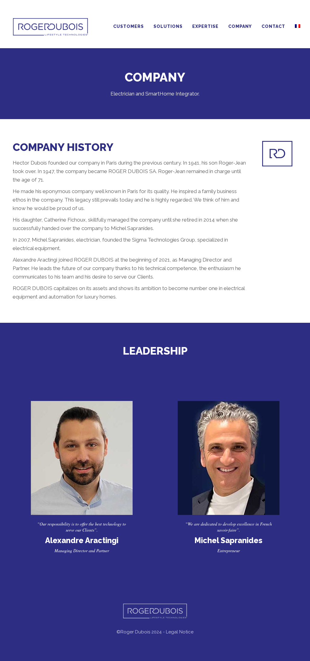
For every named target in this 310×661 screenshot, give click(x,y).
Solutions (168, 26)
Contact (273, 26)
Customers (128, 26)
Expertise (205, 26)
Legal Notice (179, 632)
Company (240, 26)
